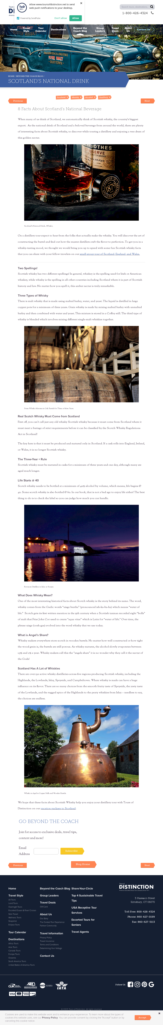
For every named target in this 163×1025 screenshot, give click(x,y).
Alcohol (89, 97)
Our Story (44, 918)
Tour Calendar (17, 932)
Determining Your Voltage (51, 948)
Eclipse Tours (14, 925)
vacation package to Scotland (58, 809)
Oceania (12, 958)
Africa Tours (13, 943)
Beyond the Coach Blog (29, 76)
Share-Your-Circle (82, 888)
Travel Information (51, 933)
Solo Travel (13, 914)
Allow (75, 18)
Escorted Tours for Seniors (83, 922)
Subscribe (71, 850)
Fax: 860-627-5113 (143, 921)
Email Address (24, 851)
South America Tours (17, 961)
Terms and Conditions (49, 944)
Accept (142, 1017)
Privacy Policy (46, 937)
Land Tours (13, 903)
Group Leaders (49, 895)
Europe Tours (14, 954)
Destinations (16, 939)
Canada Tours (14, 950)
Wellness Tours (14, 917)
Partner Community (48, 925)
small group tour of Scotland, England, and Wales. (110, 254)
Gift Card (44, 907)
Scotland (61, 97)
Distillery (103, 97)
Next (147, 100)
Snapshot (12, 921)
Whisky (75, 97)
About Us (46, 914)
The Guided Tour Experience (52, 922)
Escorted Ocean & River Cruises (22, 910)
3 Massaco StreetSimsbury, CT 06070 (143, 900)
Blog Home (83, 864)
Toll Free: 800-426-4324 (139, 911)
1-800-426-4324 (135, 13)
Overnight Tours (15, 907)
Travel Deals (48, 902)
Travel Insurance (47, 941)
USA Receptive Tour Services (84, 910)
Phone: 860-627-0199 (141, 916)
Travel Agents (80, 932)
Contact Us (47, 956)
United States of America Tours (21, 965)
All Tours (12, 900)
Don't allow (60, 18)
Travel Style (15, 895)
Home (11, 76)
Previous (18, 100)
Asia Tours (12, 947)
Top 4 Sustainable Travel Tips (87, 898)
